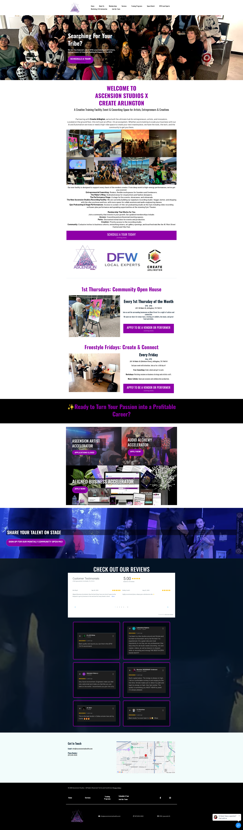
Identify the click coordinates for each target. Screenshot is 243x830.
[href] (145, 757)
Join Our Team (116, 9)
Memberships (113, 6)
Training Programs (136, 6)
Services (124, 6)
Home (92, 6)
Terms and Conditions (105, 788)
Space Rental (151, 6)
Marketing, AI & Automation (99, 9)
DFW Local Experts (164, 6)
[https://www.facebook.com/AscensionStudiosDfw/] (160, 798)
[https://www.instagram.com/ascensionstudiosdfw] (170, 798)
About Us (101, 6)
